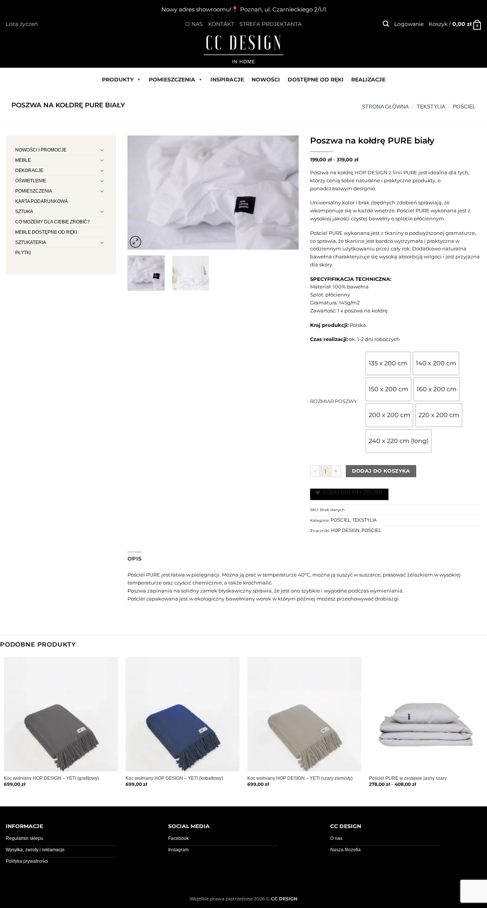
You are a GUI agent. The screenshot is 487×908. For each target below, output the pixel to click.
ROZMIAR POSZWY (333, 401)
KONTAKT (221, 24)
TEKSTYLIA (431, 107)
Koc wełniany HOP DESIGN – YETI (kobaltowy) (174, 778)
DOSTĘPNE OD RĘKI (316, 79)
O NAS (194, 24)
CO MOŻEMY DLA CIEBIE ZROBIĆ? (52, 222)
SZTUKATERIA (30, 242)
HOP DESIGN (345, 530)
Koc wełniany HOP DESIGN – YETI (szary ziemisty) (300, 778)
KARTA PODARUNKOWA (41, 201)
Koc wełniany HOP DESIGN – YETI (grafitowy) (51, 778)
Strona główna (385, 107)
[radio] (388, 363)
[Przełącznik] (102, 150)
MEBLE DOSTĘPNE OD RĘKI (46, 232)
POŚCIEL (464, 107)
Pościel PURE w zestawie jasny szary (408, 778)
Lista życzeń (22, 24)
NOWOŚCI (265, 79)
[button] (386, 23)
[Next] (286, 192)
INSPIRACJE (227, 79)
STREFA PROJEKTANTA (270, 24)
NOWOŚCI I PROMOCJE (41, 150)
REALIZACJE (368, 79)
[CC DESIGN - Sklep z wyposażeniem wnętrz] (243, 48)
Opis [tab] (134, 558)
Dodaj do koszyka (381, 471)
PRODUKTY (118, 79)
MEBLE (23, 160)
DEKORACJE (29, 170)
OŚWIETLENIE (30, 180)
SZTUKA (24, 211)
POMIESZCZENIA (172, 79)
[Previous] (140, 192)
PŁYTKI (23, 252)
